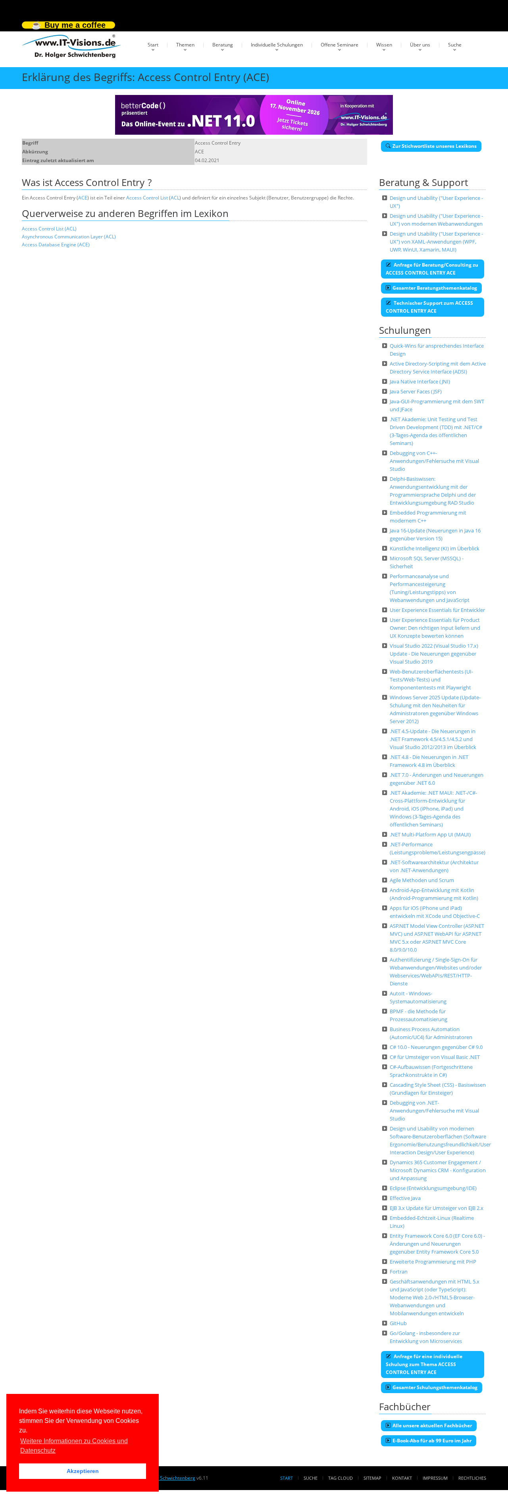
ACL (175, 197)
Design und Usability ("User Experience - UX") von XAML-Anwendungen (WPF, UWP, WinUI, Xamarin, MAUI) (436, 241)
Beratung (222, 44)
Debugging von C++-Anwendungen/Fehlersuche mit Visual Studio (434, 460)
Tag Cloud (340, 1478)
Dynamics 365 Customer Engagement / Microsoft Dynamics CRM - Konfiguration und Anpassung (438, 1170)
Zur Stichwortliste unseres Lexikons (435, 146)
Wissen (384, 44)
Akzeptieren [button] (83, 1471)
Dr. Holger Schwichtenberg (165, 1478)
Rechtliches (472, 1478)
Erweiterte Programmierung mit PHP (433, 1261)
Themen (185, 44)
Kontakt (402, 1478)
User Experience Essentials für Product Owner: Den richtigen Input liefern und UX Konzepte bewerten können (435, 627)
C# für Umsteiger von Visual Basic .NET (435, 1057)
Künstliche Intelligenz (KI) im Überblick (434, 548)
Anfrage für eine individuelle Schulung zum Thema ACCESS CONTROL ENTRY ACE (424, 1364)
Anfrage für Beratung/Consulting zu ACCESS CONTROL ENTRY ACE (432, 268)
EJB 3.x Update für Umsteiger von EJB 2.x (436, 1208)
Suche (455, 44)
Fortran (399, 1271)
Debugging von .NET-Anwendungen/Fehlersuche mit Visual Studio (434, 1110)
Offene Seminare (339, 44)
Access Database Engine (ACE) (56, 244)
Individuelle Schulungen (277, 44)
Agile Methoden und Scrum (422, 880)
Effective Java (405, 1198)
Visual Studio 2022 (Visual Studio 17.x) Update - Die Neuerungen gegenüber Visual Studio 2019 (434, 653)
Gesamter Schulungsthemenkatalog (435, 1387)
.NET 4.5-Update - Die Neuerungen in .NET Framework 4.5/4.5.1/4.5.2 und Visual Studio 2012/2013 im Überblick (433, 739)
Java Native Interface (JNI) (420, 381)
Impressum (435, 1478)
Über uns (420, 44)
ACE (82, 197)
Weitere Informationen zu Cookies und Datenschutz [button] (74, 1446)
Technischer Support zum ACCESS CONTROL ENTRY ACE (429, 307)
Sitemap (372, 1478)
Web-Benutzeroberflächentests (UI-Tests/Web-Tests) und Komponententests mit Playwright (431, 679)
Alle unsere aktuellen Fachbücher (432, 1425)
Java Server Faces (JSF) (416, 391)
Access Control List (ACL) (49, 228)
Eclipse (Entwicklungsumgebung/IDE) (433, 1188)
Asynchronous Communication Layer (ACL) (69, 236)
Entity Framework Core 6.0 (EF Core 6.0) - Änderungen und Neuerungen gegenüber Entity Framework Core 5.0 (437, 1243)
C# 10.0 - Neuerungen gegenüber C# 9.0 (436, 1047)
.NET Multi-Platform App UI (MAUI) (430, 834)
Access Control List (147, 197)
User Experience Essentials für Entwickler (437, 610)
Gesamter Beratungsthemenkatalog (435, 288)
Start (153, 44)
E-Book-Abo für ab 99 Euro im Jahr (432, 1440)
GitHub (398, 1323)
